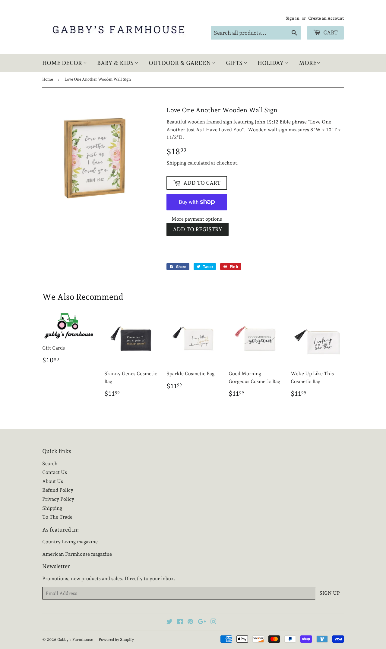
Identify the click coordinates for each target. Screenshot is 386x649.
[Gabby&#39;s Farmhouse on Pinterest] (190, 622)
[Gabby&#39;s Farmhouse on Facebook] (180, 622)
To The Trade (57, 517)
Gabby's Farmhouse (75, 639)
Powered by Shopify (116, 639)
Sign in (292, 18)
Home (47, 79)
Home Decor (62, 62)
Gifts (235, 62)
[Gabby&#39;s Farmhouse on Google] (202, 622)
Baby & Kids (116, 62)
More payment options (197, 219)
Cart (330, 32)
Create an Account (326, 18)
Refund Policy (57, 490)
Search (50, 463)
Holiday (271, 62)
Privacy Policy (58, 499)
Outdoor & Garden (180, 62)
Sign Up (329, 593)
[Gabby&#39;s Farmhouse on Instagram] (213, 622)
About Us (52, 481)
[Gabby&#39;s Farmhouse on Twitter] (169, 622)
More (308, 62)
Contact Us (54, 472)
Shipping (176, 163)
